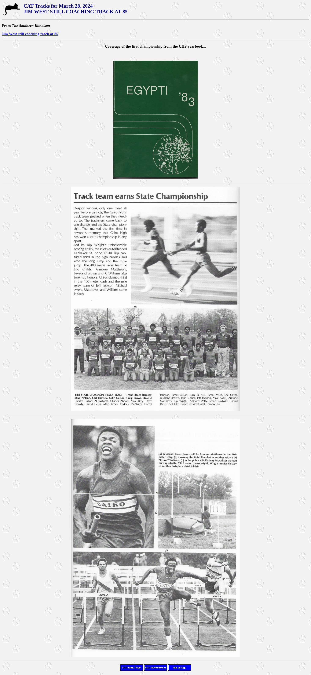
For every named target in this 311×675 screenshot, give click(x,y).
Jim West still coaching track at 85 (30, 34)
